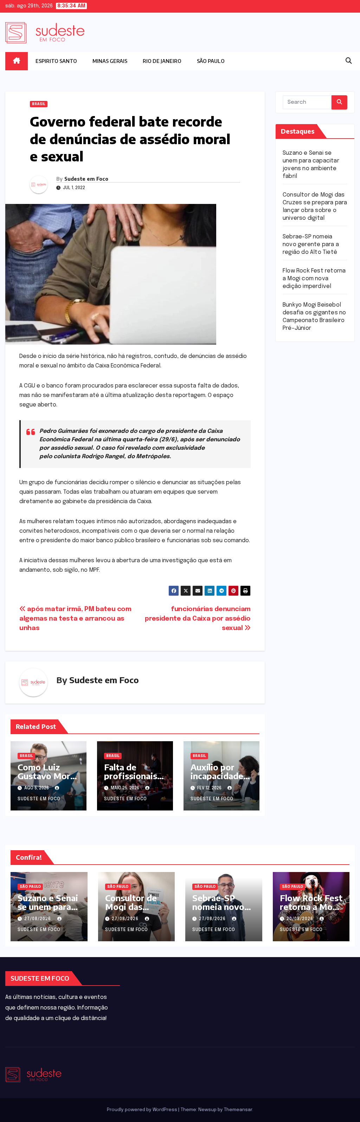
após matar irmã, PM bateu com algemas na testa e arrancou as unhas (75, 618)
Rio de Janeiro (162, 61)
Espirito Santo (56, 61)
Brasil (38, 104)
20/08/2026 (301, 919)
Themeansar (238, 1110)
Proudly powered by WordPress (142, 1110)
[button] (349, 61)
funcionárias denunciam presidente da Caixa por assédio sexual (198, 618)
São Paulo (211, 61)
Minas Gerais (109, 61)
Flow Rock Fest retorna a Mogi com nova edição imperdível (314, 278)
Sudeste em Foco (86, 179)
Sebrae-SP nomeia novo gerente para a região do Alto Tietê (311, 244)
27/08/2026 (38, 919)
